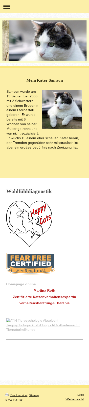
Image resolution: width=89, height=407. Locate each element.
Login (80, 394)
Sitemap (34, 395)
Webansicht (75, 399)
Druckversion (18, 395)
